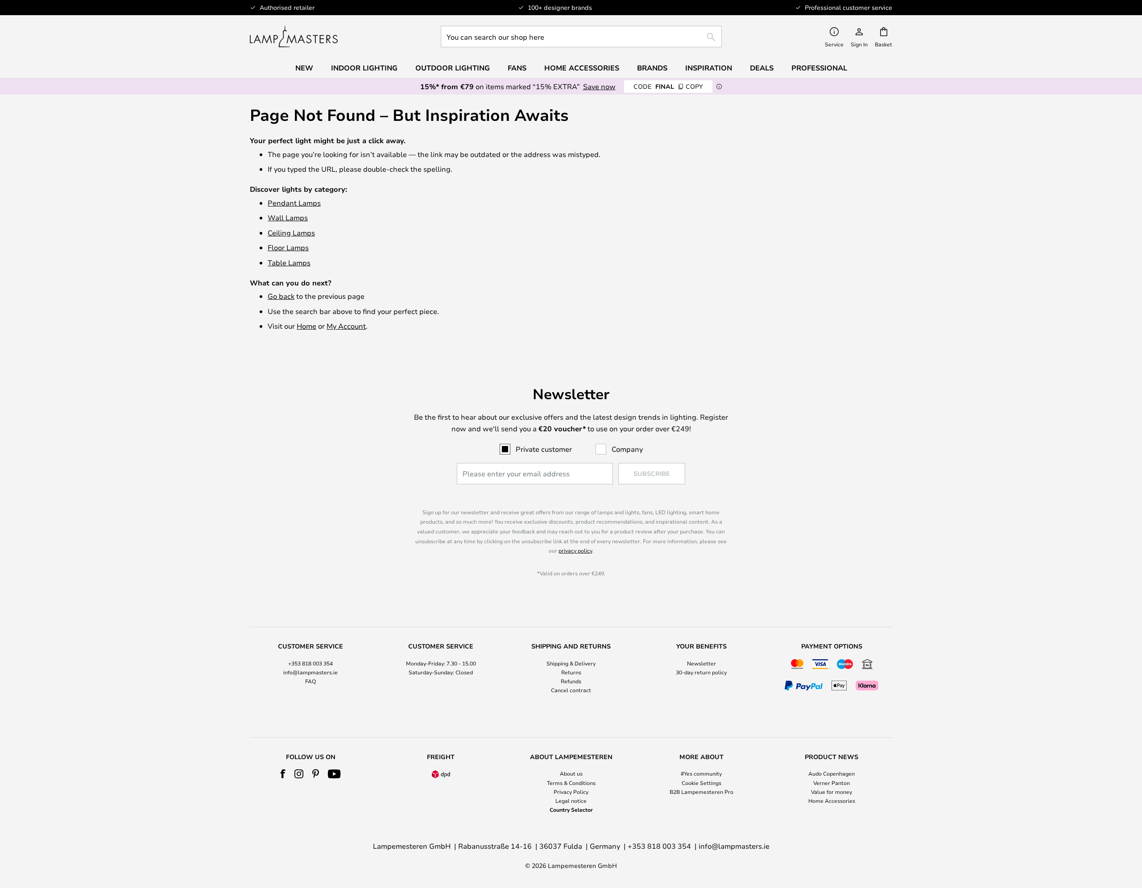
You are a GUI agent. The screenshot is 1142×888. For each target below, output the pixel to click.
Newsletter (701, 663)
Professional (819, 68)
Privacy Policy (571, 791)
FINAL (668, 86)
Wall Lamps (288, 217)
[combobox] (581, 36)
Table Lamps (289, 262)
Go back (281, 296)
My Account (346, 325)
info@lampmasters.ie (310, 672)
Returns (571, 672)
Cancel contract (571, 690)
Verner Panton (831, 782)
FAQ (310, 681)
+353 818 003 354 (310, 663)
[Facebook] (283, 773)
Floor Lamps (288, 247)
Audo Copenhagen (831, 773)
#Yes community (701, 773)
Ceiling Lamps (291, 232)
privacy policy (575, 550)
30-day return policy (701, 672)
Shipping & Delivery (571, 663)
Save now (599, 86)
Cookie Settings (701, 782)
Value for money (831, 791)
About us (571, 773)
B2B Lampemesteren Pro (701, 791)
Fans (517, 68)
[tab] (310, 669)
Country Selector (571, 809)
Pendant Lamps (294, 202)
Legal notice (571, 800)
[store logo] (294, 36)
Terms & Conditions (571, 782)
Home (306, 325)
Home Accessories (831, 800)
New (304, 68)
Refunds (571, 681)
